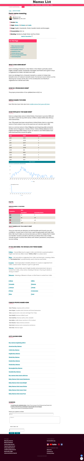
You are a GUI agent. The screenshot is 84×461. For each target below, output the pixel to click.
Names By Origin (8, 451)
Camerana (35, 291)
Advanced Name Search (10, 453)
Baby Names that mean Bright (18, 383)
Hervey (11, 268)
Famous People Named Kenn (19, 55)
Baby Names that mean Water (18, 386)
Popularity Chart (16, 51)
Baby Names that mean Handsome (19, 379)
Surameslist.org (51, 441)
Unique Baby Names (9, 448)
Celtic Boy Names (14, 350)
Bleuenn (11, 275)
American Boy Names (15, 346)
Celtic (29, 25)
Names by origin (45, 5)
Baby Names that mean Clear (17, 390)
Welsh (17, 25)
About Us (49, 449)
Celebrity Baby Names (10, 449)
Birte (10, 257)
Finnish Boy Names (14, 364)
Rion (10, 294)
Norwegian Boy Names (15, 368)
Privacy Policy (50, 453)
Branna (34, 284)
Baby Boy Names (16, 10)
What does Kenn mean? (18, 46)
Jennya (11, 287)
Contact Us (50, 451)
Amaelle (11, 284)
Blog (51, 5)
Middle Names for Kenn (18, 47)
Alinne (11, 281)
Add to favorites (26, 36)
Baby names (38, 5)
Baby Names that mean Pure (17, 394)
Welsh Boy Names (14, 357)
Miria (33, 281)
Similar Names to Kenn (17, 53)
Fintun (11, 291)
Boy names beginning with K (17, 343)
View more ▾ (32, 162)
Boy (17, 22)
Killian (11, 252)
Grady (33, 287)
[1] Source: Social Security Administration (17, 163)
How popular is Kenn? (17, 49)
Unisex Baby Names (9, 444)
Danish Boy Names (14, 361)
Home (32, 5)
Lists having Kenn (16, 56)
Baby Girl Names (8, 442)
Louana (11, 263)
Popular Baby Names (9, 446)
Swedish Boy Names (15, 372)
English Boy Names (14, 353)
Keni (33, 294)
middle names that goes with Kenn (40, 104)
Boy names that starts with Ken (18, 375)
